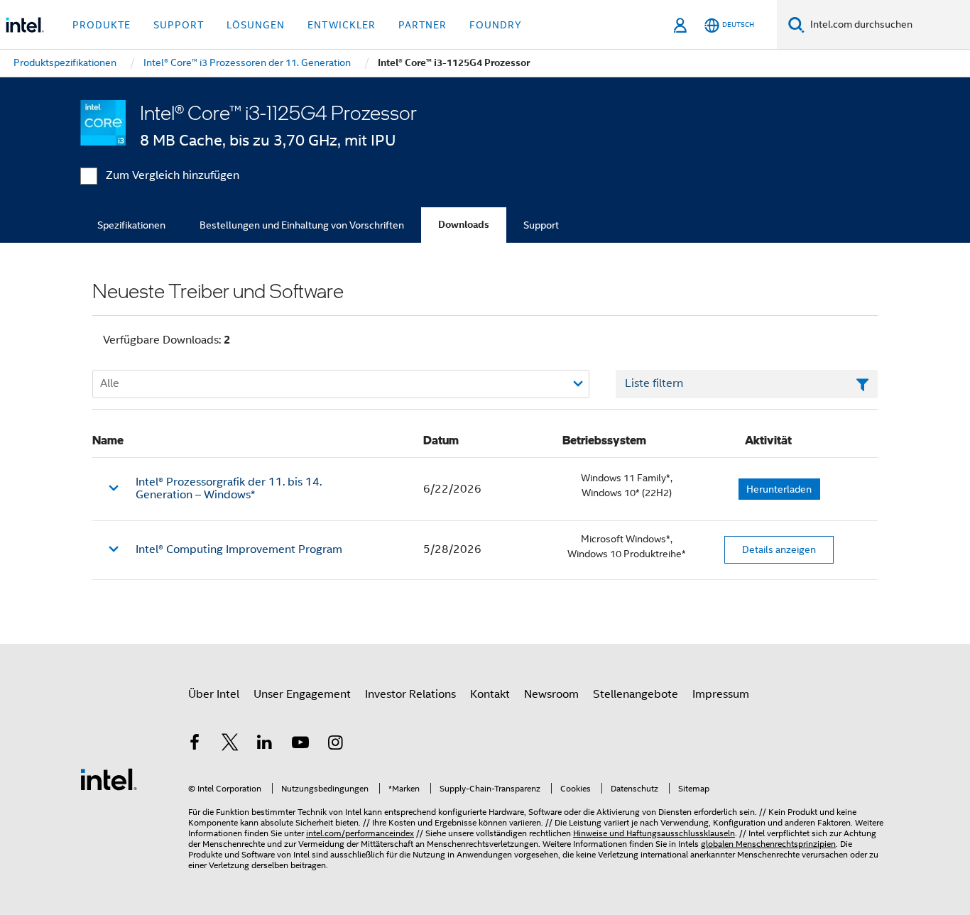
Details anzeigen (779, 549)
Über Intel (213, 694)
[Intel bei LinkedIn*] (265, 744)
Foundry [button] (495, 24)
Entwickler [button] (341, 24)
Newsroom (551, 694)
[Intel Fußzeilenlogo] (108, 779)
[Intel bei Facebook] (194, 744)
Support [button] (178, 24)
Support (541, 225)
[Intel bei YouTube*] (300, 744)
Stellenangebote (635, 694)
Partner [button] (422, 24)
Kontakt (490, 694)
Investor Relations (410, 694)
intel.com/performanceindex (360, 833)
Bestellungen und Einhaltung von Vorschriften (302, 225)
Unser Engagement (302, 694)
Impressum (720, 694)
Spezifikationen (131, 225)
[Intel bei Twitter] (230, 744)
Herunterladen (779, 489)
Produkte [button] (101, 24)
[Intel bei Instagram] (335, 744)
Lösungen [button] (256, 24)
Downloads (463, 224)
